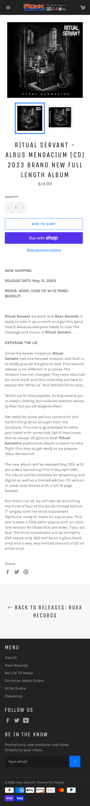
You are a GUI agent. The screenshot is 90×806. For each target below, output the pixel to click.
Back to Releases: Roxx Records (47, 611)
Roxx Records (16, 665)
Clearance (13, 696)
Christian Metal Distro (24, 680)
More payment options (44, 250)
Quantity (11, 197)
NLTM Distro (15, 688)
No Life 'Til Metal (19, 673)
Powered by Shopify (50, 782)
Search (11, 657)
